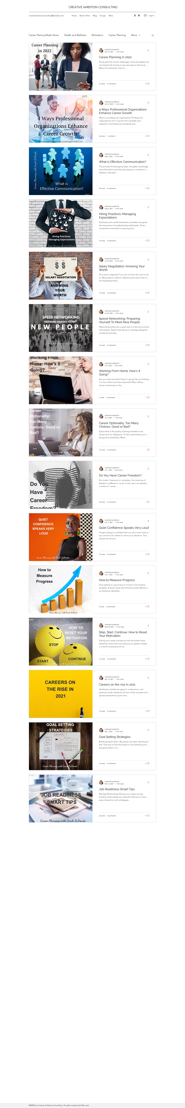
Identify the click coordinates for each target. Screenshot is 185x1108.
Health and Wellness (75, 35)
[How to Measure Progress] (60, 589)
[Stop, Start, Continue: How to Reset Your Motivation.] (60, 641)
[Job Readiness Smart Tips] (60, 798)
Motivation (97, 35)
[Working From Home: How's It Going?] (60, 380)
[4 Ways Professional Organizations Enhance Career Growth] (60, 119)
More (134, 35)
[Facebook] (135, 15)
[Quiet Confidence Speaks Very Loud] (60, 537)
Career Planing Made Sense (44, 35)
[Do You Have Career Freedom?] (60, 485)
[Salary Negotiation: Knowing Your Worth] (60, 276)
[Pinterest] (139, 15)
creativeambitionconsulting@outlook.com (46, 15)
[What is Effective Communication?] (60, 171)
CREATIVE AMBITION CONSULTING (93, 7)
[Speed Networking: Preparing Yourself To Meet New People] (60, 328)
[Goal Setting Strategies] (60, 746)
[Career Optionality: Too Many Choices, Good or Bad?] (60, 432)
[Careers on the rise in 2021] (60, 694)
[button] (152, 35)
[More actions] (149, 50)
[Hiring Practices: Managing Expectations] (60, 223)
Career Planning (117, 35)
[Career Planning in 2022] (60, 66)
